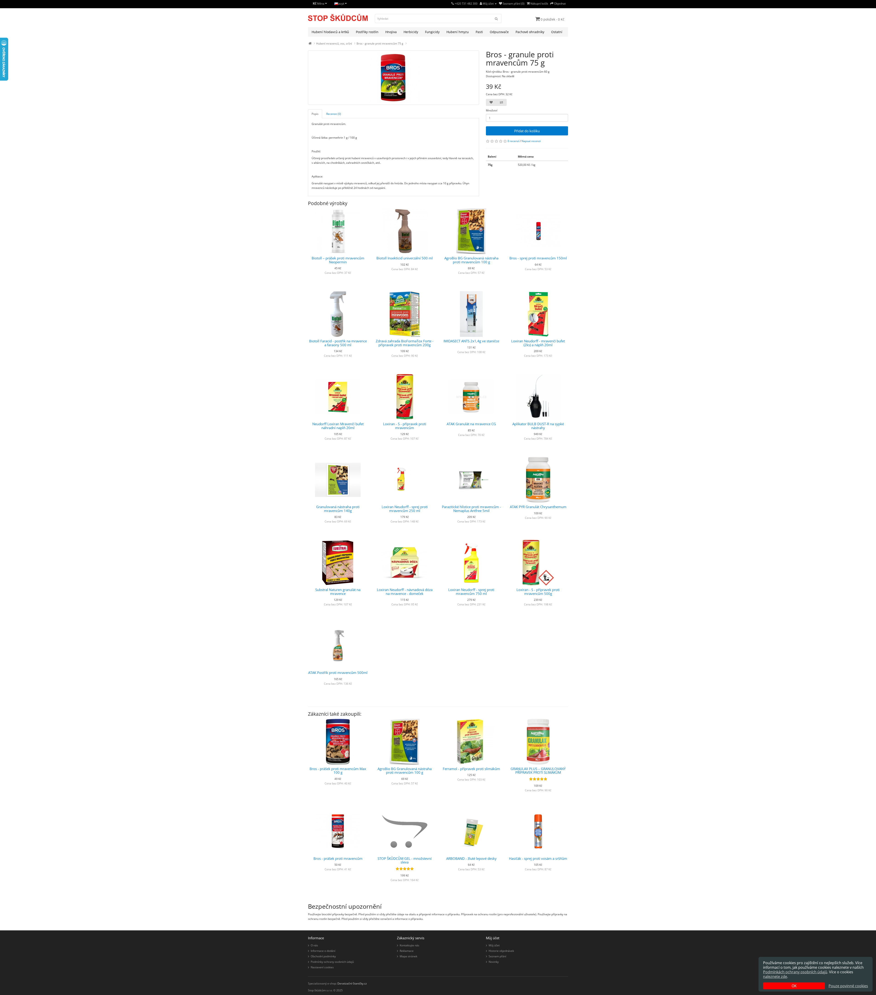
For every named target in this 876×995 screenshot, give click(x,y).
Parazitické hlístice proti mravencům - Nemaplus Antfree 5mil (471, 508)
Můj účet (494, 945)
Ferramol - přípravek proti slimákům (471, 768)
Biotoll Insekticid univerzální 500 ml (404, 258)
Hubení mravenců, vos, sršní (334, 43)
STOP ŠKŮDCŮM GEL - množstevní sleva (405, 860)
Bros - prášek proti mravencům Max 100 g (338, 770)
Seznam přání (497, 956)
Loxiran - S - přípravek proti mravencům (404, 426)
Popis (315, 114)
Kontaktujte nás (409, 945)
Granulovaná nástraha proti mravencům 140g (338, 508)
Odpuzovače (499, 32)
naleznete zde (775, 976)
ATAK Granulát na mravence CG (471, 424)
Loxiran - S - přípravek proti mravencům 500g (538, 591)
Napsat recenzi (531, 141)
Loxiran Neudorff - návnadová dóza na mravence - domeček (405, 591)
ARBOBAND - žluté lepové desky (471, 858)
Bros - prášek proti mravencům (337, 858)
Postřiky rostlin (367, 32)
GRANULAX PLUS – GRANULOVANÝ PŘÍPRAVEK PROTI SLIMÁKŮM (538, 770)
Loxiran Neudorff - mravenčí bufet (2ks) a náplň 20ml (538, 343)
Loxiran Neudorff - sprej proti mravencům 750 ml (471, 591)
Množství (491, 110)
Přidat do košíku (527, 131)
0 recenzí (513, 141)
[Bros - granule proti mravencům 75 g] (393, 77)
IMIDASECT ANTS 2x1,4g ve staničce (471, 341)
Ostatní (556, 32)
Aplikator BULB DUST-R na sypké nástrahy (538, 426)
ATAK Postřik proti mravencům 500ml (338, 672)
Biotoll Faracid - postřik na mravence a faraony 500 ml (338, 343)
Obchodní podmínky (323, 956)
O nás (314, 945)
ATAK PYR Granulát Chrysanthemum (538, 506)
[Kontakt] (452, 3)
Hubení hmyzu (457, 32)
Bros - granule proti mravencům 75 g (380, 43)
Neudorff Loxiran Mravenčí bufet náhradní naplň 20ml (338, 426)
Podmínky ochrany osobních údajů (332, 962)
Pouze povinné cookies (848, 986)
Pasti (479, 32)
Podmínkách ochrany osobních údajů (795, 971)
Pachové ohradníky (530, 32)
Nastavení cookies (322, 967)
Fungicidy (432, 32)
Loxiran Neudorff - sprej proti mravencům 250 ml (405, 508)
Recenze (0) (333, 114)
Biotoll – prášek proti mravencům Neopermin (338, 260)
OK (794, 985)
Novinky (494, 962)
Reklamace (407, 951)
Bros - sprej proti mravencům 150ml (538, 258)
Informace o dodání (323, 951)
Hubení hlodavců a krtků (330, 32)
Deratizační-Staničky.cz (352, 983)
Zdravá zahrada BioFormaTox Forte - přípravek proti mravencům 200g (404, 343)
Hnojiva (391, 32)
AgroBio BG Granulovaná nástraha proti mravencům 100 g (471, 260)
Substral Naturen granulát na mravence (337, 591)
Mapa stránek (408, 956)
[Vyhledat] (496, 18)
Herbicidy (411, 32)
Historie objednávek (501, 951)
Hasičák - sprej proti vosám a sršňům (538, 858)
